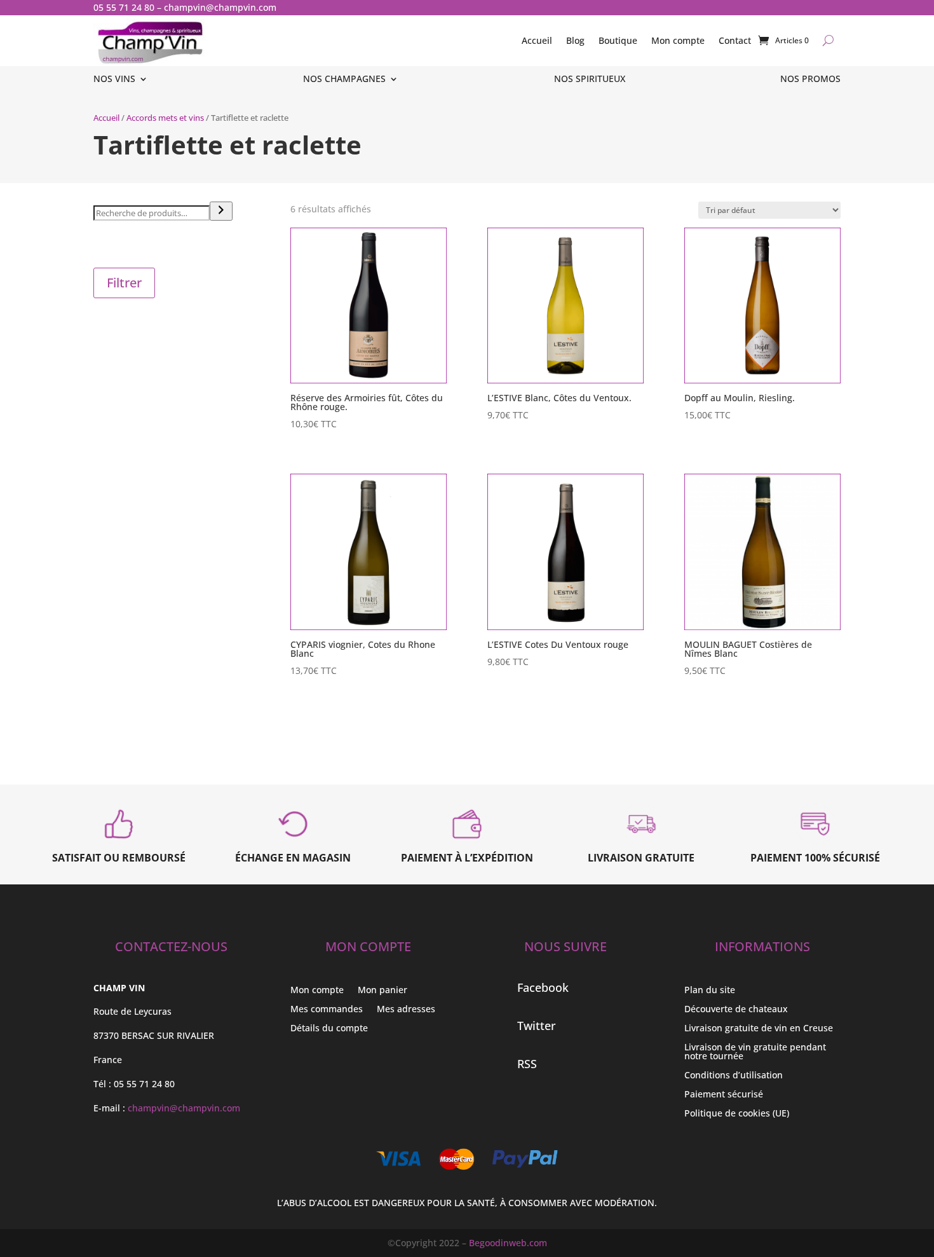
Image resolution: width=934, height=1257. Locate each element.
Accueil (537, 40)
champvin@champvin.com (220, 7)
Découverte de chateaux (736, 1010)
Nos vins (114, 79)
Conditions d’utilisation (733, 1076)
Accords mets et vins (165, 117)
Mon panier (382, 991)
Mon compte (678, 40)
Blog (575, 40)
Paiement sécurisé (723, 1095)
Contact (735, 40)
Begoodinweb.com (508, 1243)
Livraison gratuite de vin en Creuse (758, 1029)
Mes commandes (326, 1010)
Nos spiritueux (589, 79)
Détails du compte (329, 1029)
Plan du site (709, 991)
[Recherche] (221, 211)
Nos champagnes (344, 79)
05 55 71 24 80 (123, 7)
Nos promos (810, 79)
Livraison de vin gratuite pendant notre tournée (755, 1052)
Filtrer (124, 282)
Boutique (618, 40)
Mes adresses (406, 1010)
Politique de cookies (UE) (736, 1114)
